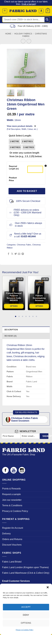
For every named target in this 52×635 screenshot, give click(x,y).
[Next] (41, 68)
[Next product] (23, 41)
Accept (26, 607)
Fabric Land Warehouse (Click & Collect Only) (25, 573)
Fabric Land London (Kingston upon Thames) (25, 567)
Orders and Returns (12, 539)
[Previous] (10, 68)
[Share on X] (12, 254)
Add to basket (27, 191)
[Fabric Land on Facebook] (5, 472)
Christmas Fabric (24, 245)
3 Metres (15, 147)
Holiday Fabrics (23, 34)
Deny (26, 615)
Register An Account (12, 528)
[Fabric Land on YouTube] (13, 472)
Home (8, 34)
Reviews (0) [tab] (10, 336)
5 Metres (28, 147)
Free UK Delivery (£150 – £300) (33, 26)
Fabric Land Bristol (12, 561)
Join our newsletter (12, 500)
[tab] (15, 316)
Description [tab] (11, 330)
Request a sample (11, 494)
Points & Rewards (11, 488)
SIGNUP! (45, 436)
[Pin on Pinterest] (23, 254)
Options (26, 623)
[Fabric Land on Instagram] (22, 472)
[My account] (41, 11)
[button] (47, 587)
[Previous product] (29, 41)
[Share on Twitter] (15, 254)
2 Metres (27, 141)
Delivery (6, 533)
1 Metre (14, 141)
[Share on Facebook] (8, 254)
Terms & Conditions (12, 505)
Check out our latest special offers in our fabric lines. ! (26, 2)
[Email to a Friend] (19, 254)
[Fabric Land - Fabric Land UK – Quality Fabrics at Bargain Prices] (23, 11)
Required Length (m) (14, 167)
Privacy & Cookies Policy (24, 630)
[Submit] (47, 19)
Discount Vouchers (12, 544)
